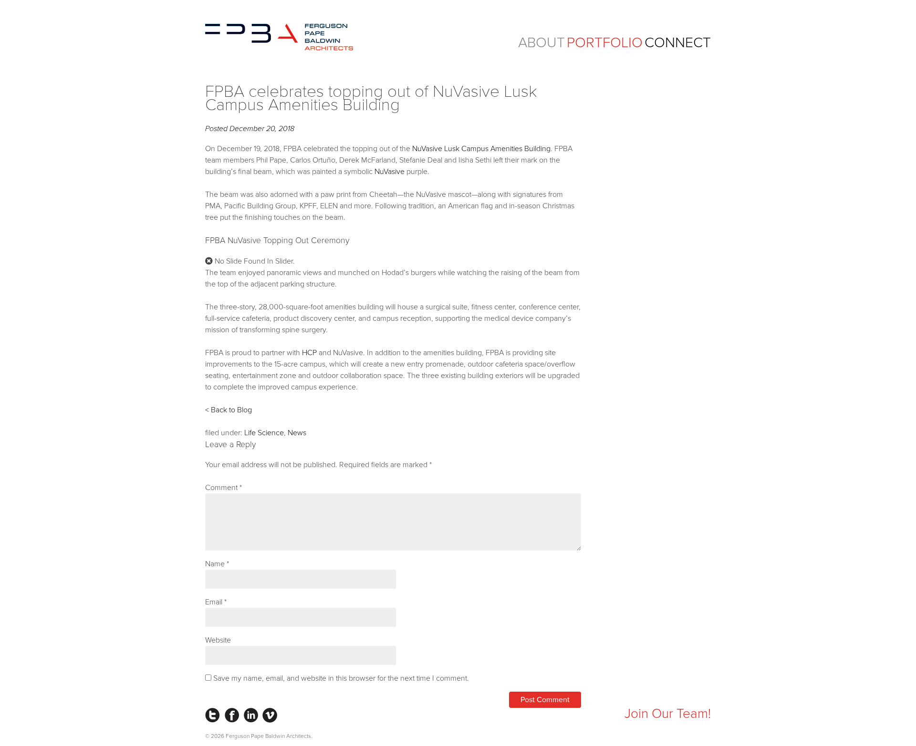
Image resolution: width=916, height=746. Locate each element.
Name (217, 564)
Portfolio (605, 42)
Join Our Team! (668, 713)
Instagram (212, 715)
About (541, 42)
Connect (678, 42)
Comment (223, 487)
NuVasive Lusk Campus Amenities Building (481, 148)
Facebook (231, 715)
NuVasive (390, 171)
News (297, 433)
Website (218, 640)
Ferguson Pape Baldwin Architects (279, 37)
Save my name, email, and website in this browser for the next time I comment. (341, 678)
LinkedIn (250, 715)
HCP (309, 353)
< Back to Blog (228, 410)
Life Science (264, 433)
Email (216, 602)
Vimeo (269, 715)
